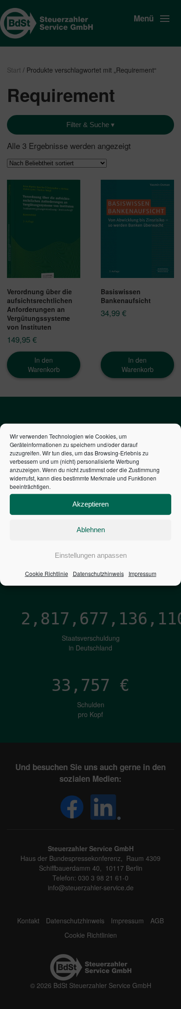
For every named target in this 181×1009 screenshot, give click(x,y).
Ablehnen (91, 530)
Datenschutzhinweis (98, 573)
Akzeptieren (90, 504)
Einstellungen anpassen (91, 555)
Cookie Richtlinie (46, 573)
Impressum (142, 573)
